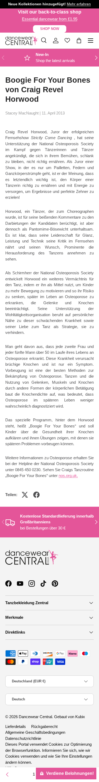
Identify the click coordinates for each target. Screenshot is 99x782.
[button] (79, 40)
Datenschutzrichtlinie (23, 738)
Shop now (49, 29)
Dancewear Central (35, 716)
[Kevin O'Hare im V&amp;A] (7, 774)
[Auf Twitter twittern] (25, 495)
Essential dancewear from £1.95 (49, 19)
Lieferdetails (15, 726)
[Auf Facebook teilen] (36, 495)
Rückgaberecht (44, 726)
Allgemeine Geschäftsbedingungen (35, 732)
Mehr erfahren (79, 4)
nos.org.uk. (68, 475)
